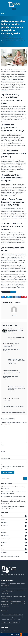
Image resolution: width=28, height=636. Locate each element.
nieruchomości (4, 535)
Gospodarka (4, 522)
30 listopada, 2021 (12, 333)
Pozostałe (6, 36)
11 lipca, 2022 (6, 352)
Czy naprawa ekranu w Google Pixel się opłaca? (13, 412)
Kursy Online (4, 525)
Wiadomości (4, 552)
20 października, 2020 (13, 339)
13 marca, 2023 (7, 400)
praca (2, 545)
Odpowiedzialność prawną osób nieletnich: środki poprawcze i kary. (11, 371)
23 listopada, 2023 (12, 363)
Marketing (3, 532)
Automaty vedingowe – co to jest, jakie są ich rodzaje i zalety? (11, 344)
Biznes (2, 515)
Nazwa (3, 445)
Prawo (2, 548)
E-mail (3, 451)
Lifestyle (3, 529)
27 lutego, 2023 (7, 373)
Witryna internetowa (5, 458)
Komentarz (4, 427)
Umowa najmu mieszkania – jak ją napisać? (11, 350)
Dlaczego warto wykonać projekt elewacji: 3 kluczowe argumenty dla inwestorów (16, 388)
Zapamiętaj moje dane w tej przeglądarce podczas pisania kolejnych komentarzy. (12, 467)
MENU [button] (3, 13)
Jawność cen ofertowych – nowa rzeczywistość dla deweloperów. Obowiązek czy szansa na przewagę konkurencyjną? (13, 501)
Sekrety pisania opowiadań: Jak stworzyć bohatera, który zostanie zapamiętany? (16, 361)
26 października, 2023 (8, 346)
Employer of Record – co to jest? (11, 398)
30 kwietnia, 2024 (7, 379)
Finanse (3, 519)
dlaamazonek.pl (4, 90)
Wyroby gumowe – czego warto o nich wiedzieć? (11, 377)
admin (14, 315)
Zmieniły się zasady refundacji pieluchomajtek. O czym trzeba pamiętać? (15, 330)
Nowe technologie (5, 539)
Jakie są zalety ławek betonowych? (16, 337)
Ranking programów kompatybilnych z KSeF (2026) (13, 496)
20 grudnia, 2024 (12, 391)
